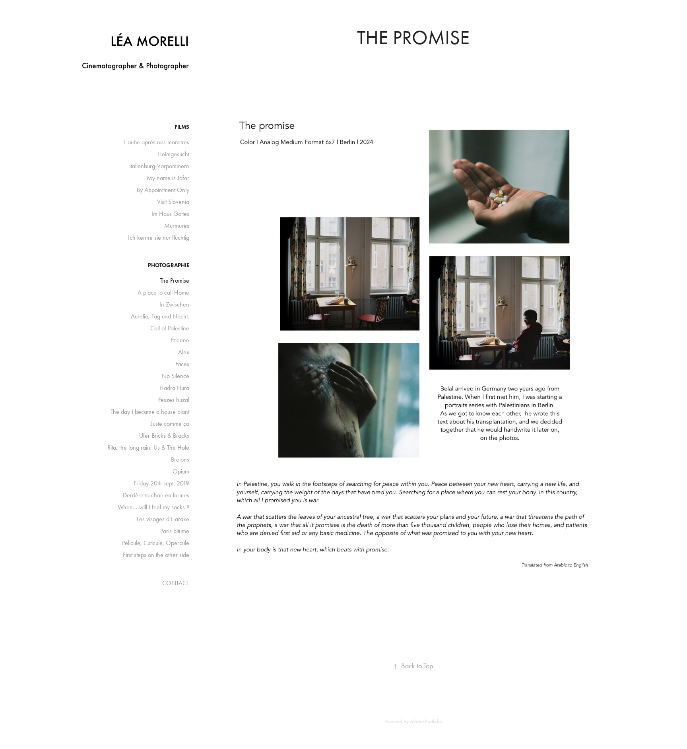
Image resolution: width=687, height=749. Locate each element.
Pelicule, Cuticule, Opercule (155, 543)
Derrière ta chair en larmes (156, 495)
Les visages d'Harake (163, 519)
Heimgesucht (173, 154)
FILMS (182, 127)
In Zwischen (174, 304)
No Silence (175, 376)
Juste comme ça (170, 423)
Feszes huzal (173, 400)
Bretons (180, 459)
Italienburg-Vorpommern (159, 166)
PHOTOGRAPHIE (168, 265)
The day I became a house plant (150, 411)
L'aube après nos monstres (156, 142)
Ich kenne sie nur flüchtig (158, 237)
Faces (182, 364)
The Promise (174, 280)
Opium (181, 471)
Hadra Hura (174, 388)
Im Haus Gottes (170, 213)
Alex (183, 352)
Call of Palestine (169, 328)
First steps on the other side (156, 555)
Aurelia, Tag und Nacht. (160, 316)
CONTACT (175, 583)
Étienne (180, 340)
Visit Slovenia (173, 202)
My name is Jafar (168, 178)
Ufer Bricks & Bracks (164, 435)
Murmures (176, 225)
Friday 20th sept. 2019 (161, 483)
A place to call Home (163, 292)
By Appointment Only (163, 190)
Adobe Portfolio (426, 721)
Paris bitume (174, 531)
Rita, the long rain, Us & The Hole (148, 447)
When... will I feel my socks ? (153, 507)
